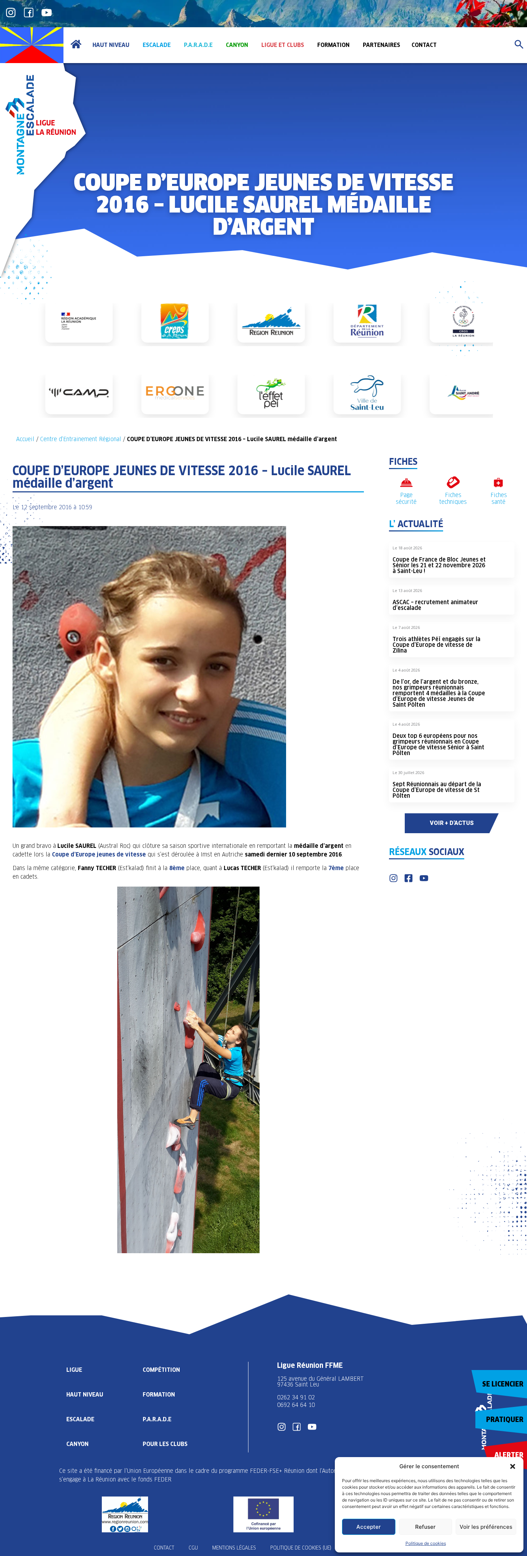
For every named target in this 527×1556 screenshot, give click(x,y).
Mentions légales (234, 1548)
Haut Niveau (84, 1394)
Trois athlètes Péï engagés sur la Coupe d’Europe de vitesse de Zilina (436, 644)
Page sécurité (406, 498)
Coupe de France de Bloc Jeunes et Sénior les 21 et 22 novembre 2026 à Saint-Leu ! (439, 565)
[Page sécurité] (406, 482)
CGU (193, 1548)
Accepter (368, 1526)
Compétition (161, 1370)
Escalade (80, 1419)
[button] (512, 1466)
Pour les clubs (165, 1444)
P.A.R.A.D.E (157, 1419)
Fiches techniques (453, 498)
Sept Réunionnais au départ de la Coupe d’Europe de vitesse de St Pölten (437, 790)
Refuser (425, 1526)
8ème (177, 868)
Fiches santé (498, 498)
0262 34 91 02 (296, 1397)
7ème (336, 868)
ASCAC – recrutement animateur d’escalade (435, 605)
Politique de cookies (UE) (300, 1548)
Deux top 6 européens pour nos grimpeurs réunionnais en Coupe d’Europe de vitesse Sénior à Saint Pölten (438, 744)
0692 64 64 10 (296, 1405)
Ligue (74, 1370)
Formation (159, 1394)
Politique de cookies (425, 1543)
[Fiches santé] (498, 482)
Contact (164, 1548)
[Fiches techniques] (453, 482)
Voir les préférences (486, 1526)
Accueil (25, 439)
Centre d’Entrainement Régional (80, 439)
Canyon (77, 1444)
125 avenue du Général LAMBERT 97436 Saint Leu (321, 1381)
